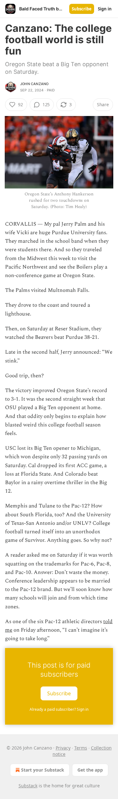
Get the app (90, 770)
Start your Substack (42, 770)
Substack (28, 786)
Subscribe (82, 9)
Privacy (63, 748)
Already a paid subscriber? (59, 709)
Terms (80, 748)
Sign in (105, 9)
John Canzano (34, 84)
